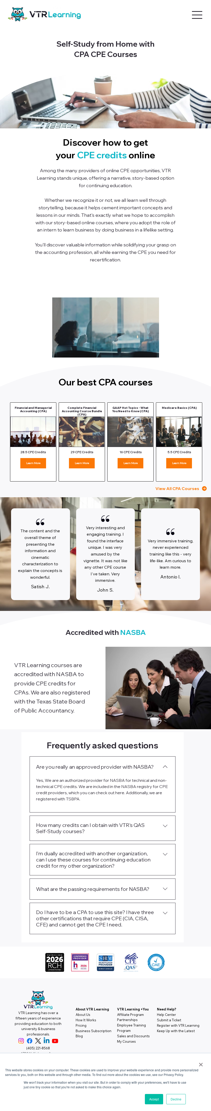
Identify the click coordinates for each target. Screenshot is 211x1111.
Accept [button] (154, 1099)
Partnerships (127, 1020)
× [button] (201, 1062)
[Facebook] (29, 1040)
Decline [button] (176, 1099)
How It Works (86, 1020)
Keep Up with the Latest (176, 1031)
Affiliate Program (130, 1015)
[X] (38, 1040)
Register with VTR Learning (178, 1025)
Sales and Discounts (133, 1036)
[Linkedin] (46, 1040)
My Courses (126, 1041)
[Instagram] (21, 1040)
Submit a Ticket (169, 1020)
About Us (83, 1015)
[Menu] (197, 15)
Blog (79, 1036)
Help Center (166, 1015)
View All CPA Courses (177, 488)
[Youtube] (55, 1040)
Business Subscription (93, 1031)
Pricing (81, 1025)
